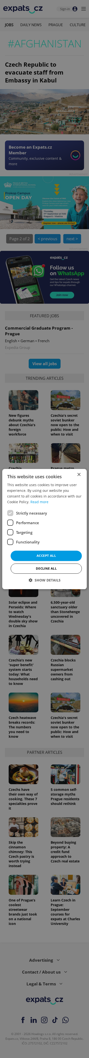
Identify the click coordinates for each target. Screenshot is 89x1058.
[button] (45, 580)
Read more (39, 501)
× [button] (79, 475)
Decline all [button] (46, 568)
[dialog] (44, 529)
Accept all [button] (46, 556)
